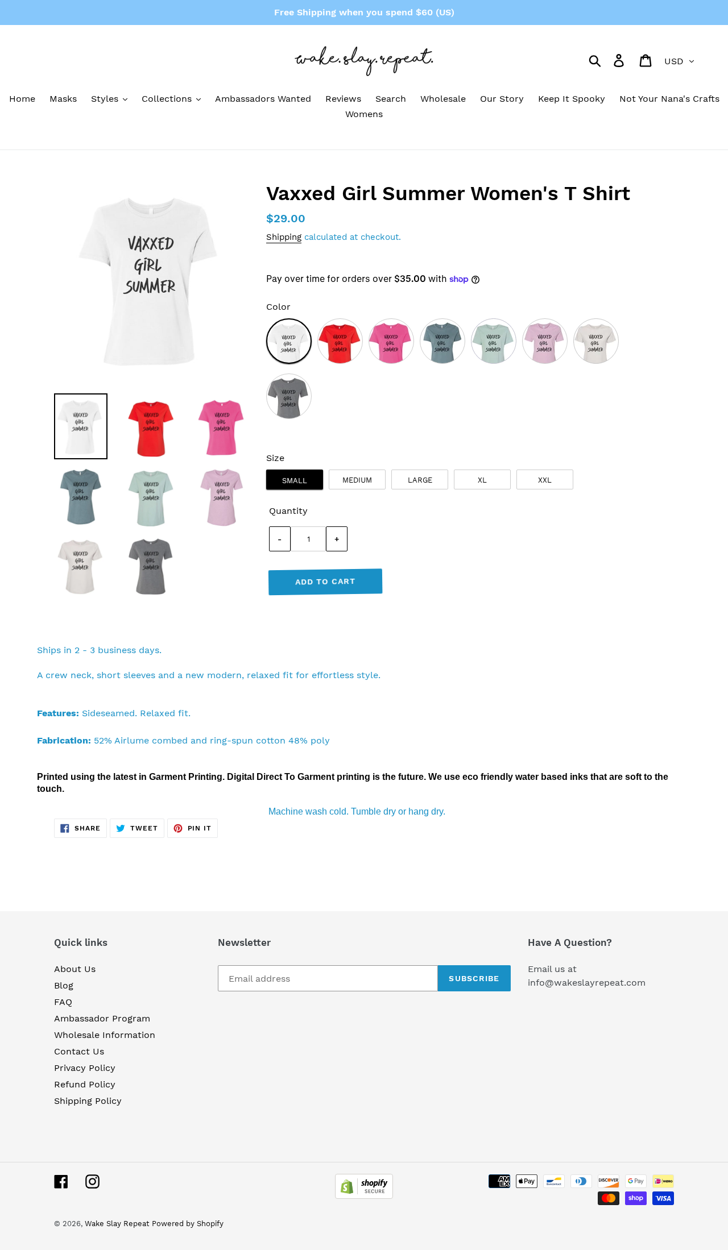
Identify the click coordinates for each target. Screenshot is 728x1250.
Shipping (283, 237)
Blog (63, 985)
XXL (545, 480)
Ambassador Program (102, 1018)
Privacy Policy (84, 1067)
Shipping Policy (88, 1100)
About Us (75, 969)
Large (420, 480)
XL (482, 480)
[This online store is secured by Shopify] (364, 1195)
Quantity (288, 510)
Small (294, 480)
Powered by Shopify (188, 1223)
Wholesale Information (104, 1034)
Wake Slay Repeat (117, 1223)
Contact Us (79, 1051)
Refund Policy (84, 1084)
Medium (357, 480)
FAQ (63, 1001)
